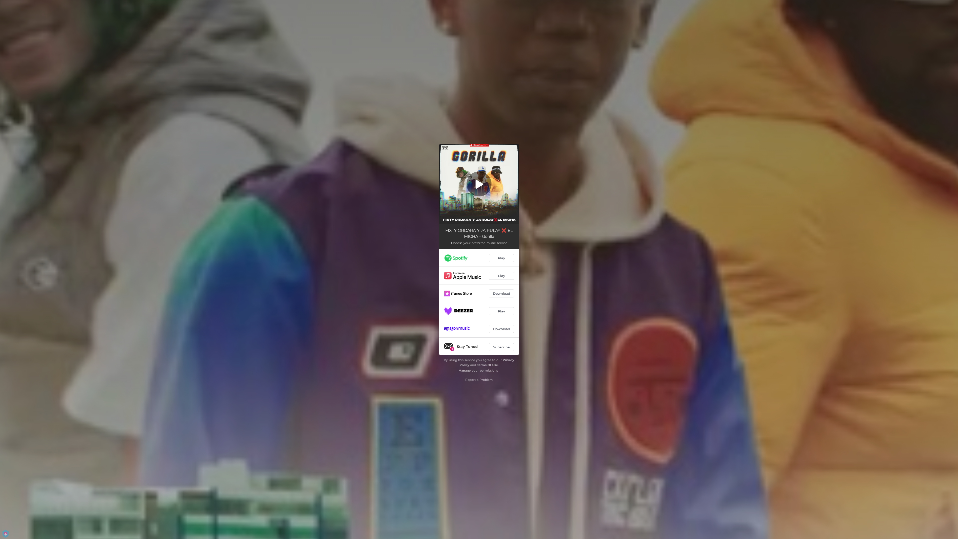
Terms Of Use (487, 365)
